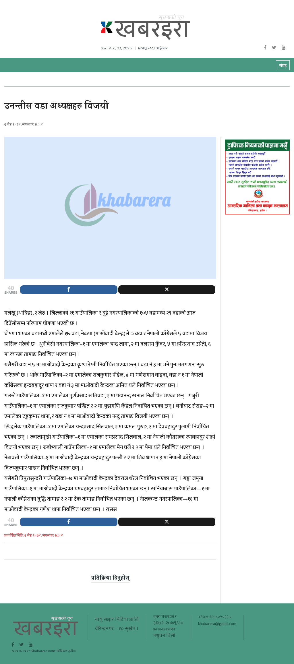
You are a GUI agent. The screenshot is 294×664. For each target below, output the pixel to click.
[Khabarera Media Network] (153, 25)
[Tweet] (167, 289)
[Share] (68, 289)
